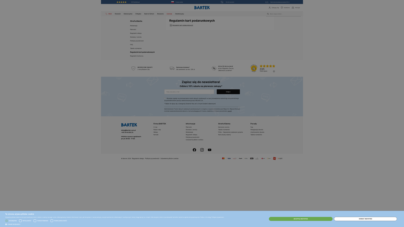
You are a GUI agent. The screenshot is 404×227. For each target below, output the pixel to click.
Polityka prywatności (217, 217)
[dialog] (202, 113)
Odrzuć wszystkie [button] (365, 219)
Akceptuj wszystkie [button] (301, 219)
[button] (114, 224)
